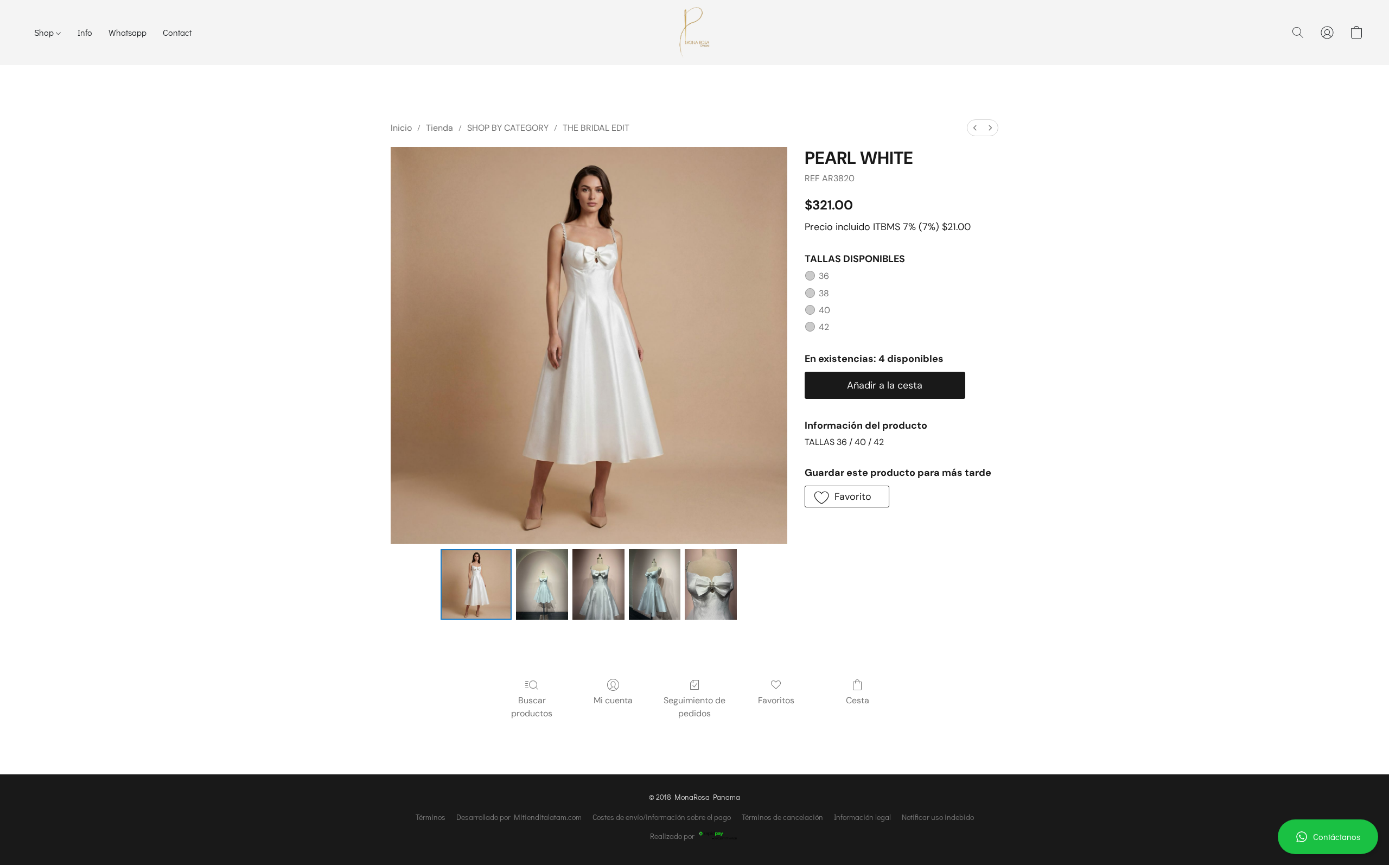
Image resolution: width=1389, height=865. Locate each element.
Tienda (439, 127)
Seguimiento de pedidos (694, 707)
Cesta (857, 700)
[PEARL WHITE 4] (711, 584)
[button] (1328, 836)
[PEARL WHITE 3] (655, 584)
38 (824, 293)
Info (85, 32)
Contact (177, 32)
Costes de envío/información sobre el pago (661, 817)
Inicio (401, 127)
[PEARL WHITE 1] (542, 584)
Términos (430, 817)
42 (824, 327)
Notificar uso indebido (938, 817)
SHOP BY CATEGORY (508, 127)
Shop (45, 32)
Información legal (862, 817)
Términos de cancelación (782, 817)
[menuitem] (975, 128)
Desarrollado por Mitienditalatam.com (519, 817)
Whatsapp (127, 32)
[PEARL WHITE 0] (476, 584)
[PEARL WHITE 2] (598, 584)
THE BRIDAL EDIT (596, 127)
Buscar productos (531, 707)
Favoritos (776, 700)
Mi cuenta (613, 700)
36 (824, 276)
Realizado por (672, 836)
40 (824, 310)
